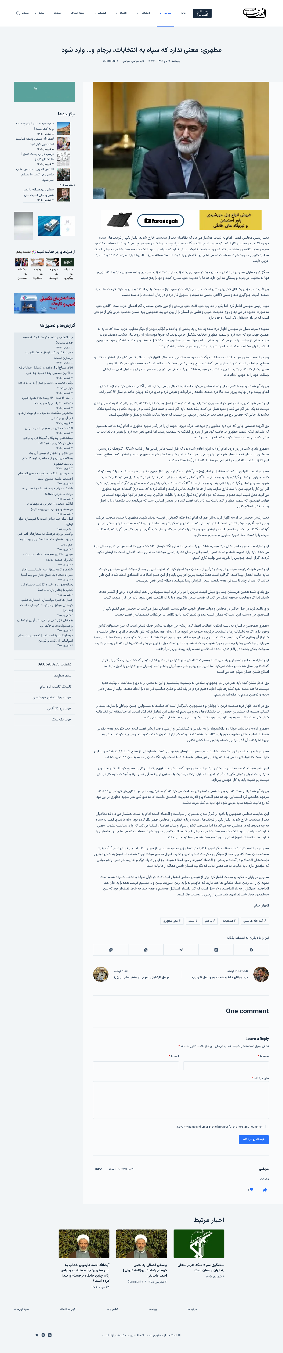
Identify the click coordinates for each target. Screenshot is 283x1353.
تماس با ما (112, 1309)
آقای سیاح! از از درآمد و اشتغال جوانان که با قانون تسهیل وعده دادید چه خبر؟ (46, 370)
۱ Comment (110, 61)
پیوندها (153, 1309)
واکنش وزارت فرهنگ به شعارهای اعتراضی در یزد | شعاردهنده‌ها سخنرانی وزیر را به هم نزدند (45, 539)
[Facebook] (251, 950)
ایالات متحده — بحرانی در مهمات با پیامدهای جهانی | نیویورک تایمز (50, 506)
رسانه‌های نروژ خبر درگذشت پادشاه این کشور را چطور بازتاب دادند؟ (47, 587)
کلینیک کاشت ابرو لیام (55, 687)
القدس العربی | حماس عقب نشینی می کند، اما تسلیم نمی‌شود (35, 175)
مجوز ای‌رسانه (21, 1309)
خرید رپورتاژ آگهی (59, 708)
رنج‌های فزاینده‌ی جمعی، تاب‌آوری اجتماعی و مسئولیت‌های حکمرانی (45, 623)
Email (174, 1056)
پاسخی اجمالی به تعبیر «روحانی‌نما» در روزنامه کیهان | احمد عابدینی (145, 1270)
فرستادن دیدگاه (253, 1139)
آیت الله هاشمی (254, 921)
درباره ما (192, 1309)
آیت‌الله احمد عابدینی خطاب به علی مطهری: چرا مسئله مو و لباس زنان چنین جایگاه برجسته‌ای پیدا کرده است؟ (85, 1273)
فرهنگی (102, 13)
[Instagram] (43, 1335)
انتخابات (229, 921)
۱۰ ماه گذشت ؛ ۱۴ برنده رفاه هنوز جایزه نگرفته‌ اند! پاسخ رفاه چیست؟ (47, 400)
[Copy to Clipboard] (110, 950)
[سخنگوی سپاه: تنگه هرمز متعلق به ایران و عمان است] (199, 1243)
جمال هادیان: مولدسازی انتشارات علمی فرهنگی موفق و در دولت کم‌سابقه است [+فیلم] (46, 605)
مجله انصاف (77, 13)
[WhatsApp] (145, 950)
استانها (57, 13)
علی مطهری (172, 921)
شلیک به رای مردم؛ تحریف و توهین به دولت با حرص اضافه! (47, 491)
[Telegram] (181, 950)
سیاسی (167, 13)
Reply (99, 1169)
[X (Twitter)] (215, 950)
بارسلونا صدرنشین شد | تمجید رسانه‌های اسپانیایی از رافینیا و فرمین (45, 638)
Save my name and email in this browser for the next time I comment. (219, 1127)
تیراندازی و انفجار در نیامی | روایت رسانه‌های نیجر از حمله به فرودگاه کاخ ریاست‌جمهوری (47, 458)
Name (263, 1056)
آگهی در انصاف (68, 1309)
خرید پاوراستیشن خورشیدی (52, 697)
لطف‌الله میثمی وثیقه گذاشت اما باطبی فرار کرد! (34, 141)
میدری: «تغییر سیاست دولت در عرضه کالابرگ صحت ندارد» (48, 557)
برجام (210, 921)
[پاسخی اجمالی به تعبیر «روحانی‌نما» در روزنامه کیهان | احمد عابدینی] (141, 1243)
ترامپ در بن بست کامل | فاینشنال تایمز (37, 157)
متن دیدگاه (260, 1078)
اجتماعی (145, 13)
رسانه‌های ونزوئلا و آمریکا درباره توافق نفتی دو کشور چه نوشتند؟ (48, 440)
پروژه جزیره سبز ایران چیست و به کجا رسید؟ (35, 126)
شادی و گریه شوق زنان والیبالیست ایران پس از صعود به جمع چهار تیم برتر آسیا (47, 572)
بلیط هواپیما (62, 675)
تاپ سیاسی (138, 61)
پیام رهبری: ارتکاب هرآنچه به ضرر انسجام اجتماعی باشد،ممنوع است (45, 476)
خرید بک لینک (61, 719)
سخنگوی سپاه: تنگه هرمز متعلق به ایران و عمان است (201, 1267)
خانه (183, 13)
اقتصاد (123, 13)
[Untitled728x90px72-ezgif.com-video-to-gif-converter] (181, 220)
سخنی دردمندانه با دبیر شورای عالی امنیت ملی (38, 192)
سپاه (192, 921)
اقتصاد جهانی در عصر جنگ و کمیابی (49, 428)
